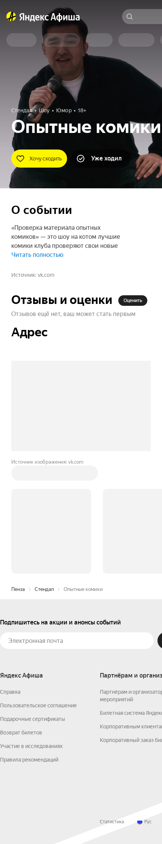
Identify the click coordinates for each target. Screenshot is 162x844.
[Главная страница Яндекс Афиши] (11, 16)
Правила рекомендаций (29, 760)
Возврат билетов (21, 733)
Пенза (18, 589)
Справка (10, 692)
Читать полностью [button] (37, 254)
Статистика (112, 821)
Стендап (44, 589)
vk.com (46, 275)
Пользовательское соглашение (38, 705)
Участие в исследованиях (31, 746)
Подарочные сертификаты (32, 719)
